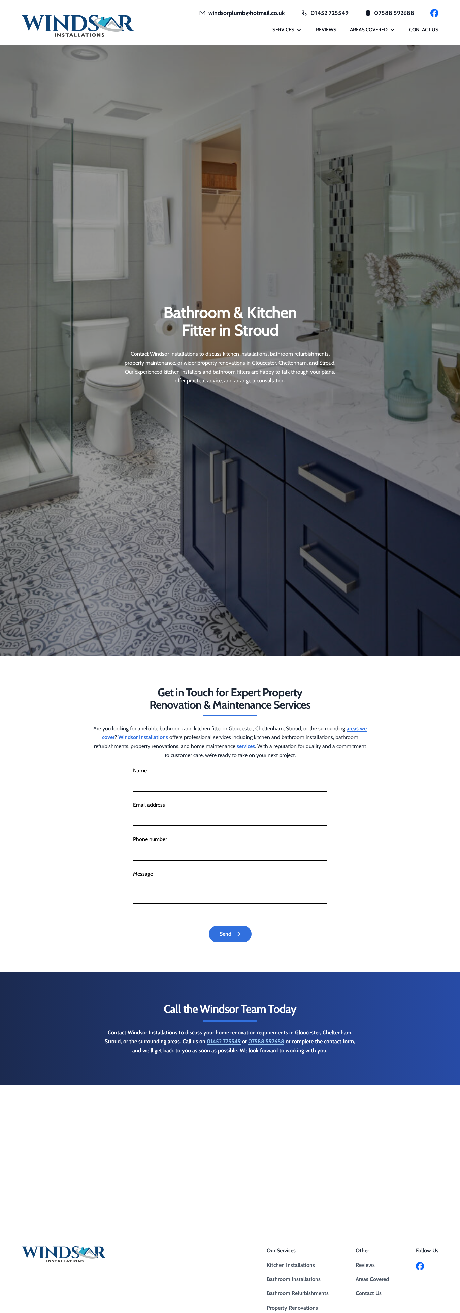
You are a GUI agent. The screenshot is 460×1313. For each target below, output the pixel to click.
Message (143, 874)
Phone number (150, 839)
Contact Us (369, 1293)
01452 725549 (329, 13)
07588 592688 (394, 13)
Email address (149, 805)
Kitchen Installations (291, 1265)
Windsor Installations (143, 737)
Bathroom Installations (294, 1279)
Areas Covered (372, 1279)
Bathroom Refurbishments (298, 1293)
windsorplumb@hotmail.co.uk (246, 13)
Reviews (365, 1265)
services (246, 746)
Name (140, 770)
